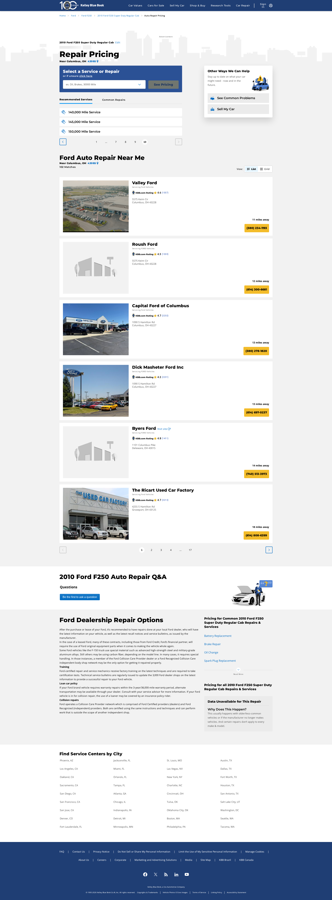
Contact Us (78, 851)
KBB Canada (246, 859)
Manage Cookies (254, 851)
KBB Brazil (225, 859)
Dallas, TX (226, 768)
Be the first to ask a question (80, 597)
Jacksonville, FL (121, 760)
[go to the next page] (62, 141)
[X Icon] (156, 874)
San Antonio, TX (229, 793)
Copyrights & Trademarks (147, 892)
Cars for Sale (156, 5)
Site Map (206, 859)
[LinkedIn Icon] (176, 874)
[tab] (76, 100)
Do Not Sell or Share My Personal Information (144, 851)
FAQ (61, 851)
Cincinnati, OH (175, 793)
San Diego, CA (68, 793)
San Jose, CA (67, 810)
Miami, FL (118, 768)
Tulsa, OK (172, 801)
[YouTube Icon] (187, 874)
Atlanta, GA (119, 793)
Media (188, 859)
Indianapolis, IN (122, 810)
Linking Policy (216, 892)
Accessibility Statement (236, 892)
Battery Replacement (218, 636)
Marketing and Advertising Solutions (156, 859)
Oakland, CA (67, 777)
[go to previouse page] (269, 550)
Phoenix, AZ (66, 760)
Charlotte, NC (174, 785)
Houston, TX (227, 785)
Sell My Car (177, 5)
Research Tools (220, 5)
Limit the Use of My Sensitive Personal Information (208, 851)
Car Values (135, 5)
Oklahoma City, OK (177, 810)
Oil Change (211, 652)
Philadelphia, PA (176, 826)
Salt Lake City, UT (230, 801)
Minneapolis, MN (123, 826)
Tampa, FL (119, 785)
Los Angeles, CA (69, 768)
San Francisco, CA (70, 801)
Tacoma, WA (227, 826)
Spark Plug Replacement (220, 661)
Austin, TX (226, 760)
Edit (117, 42)
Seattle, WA (226, 818)
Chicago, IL (119, 801)
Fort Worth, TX (228, 777)
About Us (84, 859)
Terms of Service (199, 892)
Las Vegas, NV (175, 768)
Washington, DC (229, 810)
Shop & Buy (197, 5)
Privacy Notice (101, 851)
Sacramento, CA (69, 785)
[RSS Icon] (166, 874)
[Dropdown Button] (141, 84)
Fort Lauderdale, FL (71, 826)
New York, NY (174, 777)
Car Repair (243, 5)
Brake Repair (212, 644)
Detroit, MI (119, 818)
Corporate (120, 859)
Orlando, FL (120, 777)
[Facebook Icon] (145, 874)
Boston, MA (173, 818)
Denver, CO (66, 818)
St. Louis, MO (174, 760)
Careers (101, 859)
